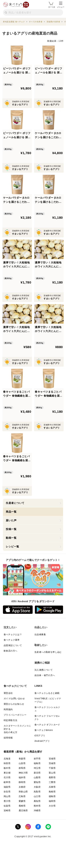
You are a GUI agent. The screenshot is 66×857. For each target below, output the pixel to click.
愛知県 (37, 782)
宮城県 (52, 758)
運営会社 (8, 693)
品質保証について (13, 645)
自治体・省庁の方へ (44, 675)
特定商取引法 (10, 720)
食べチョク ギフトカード (47, 724)
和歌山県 (23, 791)
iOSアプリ (39, 735)
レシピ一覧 (12, 546)
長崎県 (22, 806)
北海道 (7, 758)
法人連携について (43, 670)
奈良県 (7, 791)
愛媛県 (22, 801)
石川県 (7, 777)
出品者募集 (40, 634)
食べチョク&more (43, 730)
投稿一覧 (11, 529)
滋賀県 (7, 787)
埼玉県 (37, 768)
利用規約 (8, 709)
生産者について (15, 502)
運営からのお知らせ (14, 704)
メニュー (60, 7)
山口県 (37, 796)
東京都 (7, 773)
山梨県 (37, 777)
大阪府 (37, 787)
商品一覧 (11, 511)
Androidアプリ (42, 741)
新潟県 (37, 773)
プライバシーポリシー (15, 715)
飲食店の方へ (10, 651)
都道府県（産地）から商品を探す (23, 751)
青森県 (22, 758)
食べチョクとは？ (13, 634)
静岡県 (22, 782)
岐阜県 (7, 782)
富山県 (52, 773)
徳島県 (52, 796)
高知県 (37, 801)
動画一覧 (11, 537)
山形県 (22, 763)
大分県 (52, 806)
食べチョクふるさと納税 (46, 693)
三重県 (52, 782)
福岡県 (52, 801)
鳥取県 (37, 791)
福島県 (37, 763)
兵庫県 (52, 787)
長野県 (52, 777)
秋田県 (7, 763)
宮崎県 (7, 810)
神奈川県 (23, 773)
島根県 (52, 791)
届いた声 (11, 520)
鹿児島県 (23, 810)
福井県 (22, 777)
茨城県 (52, 763)
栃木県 (7, 768)
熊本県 (37, 806)
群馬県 (22, 768)
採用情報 (8, 737)
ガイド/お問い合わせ (14, 698)
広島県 (22, 796)
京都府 (22, 787)
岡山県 (7, 796)
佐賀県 (7, 806)
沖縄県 (37, 810)
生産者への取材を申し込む (48, 652)
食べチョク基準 (12, 640)
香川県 (7, 801)
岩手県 (37, 758)
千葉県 (52, 768)
